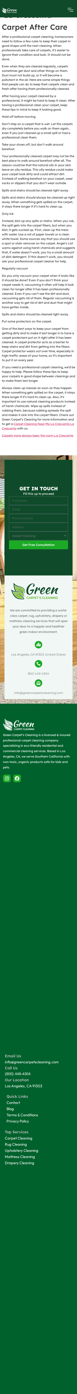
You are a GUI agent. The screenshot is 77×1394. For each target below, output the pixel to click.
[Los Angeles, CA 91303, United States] (38, 644)
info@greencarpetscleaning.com (38, 693)
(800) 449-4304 (17, 1074)
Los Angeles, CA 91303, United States (38, 654)
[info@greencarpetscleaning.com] (38, 683)
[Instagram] (7, 778)
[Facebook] (17, 778)
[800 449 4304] (38, 664)
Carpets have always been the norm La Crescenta (37, 435)
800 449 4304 (38, 673)
